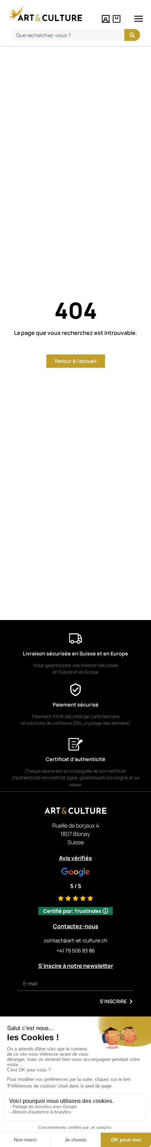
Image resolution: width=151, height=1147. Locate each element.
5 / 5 (75, 886)
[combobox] (67, 35)
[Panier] (116, 18)
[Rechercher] (132, 35)
